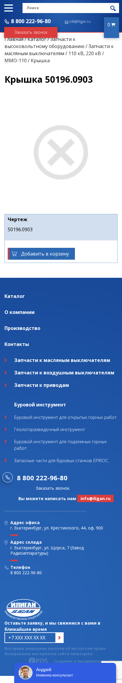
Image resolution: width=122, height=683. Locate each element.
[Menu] (8, 8)
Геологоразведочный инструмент (49, 429)
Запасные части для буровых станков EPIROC (61, 460)
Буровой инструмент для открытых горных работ (65, 417)
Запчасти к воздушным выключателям (64, 372)
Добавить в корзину (45, 253)
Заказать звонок (31, 32)
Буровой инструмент (40, 404)
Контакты (16, 344)
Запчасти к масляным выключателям (62, 360)
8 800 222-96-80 (31, 21)
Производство (22, 328)
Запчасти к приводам (41, 385)
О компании (19, 312)
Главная (13, 39)
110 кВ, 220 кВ (84, 53)
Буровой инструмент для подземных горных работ (60, 444)
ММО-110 (15, 60)
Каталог (37, 39)
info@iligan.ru (80, 21)
